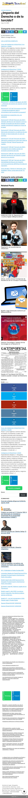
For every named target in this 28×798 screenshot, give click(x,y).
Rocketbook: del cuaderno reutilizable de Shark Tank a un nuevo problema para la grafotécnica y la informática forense (12, 709)
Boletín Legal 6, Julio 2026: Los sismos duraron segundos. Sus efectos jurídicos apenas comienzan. (12, 593)
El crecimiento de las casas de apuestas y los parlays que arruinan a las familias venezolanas (14, 768)
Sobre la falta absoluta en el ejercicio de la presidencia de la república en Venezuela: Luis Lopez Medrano (13, 773)
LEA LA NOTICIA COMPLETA (9, 41)
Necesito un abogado (14, 488)
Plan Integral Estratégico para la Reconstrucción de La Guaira (10, 777)
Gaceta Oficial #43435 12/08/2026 (11, 606)
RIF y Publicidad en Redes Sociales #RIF (12, 570)
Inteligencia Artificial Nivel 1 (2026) (11, 69)
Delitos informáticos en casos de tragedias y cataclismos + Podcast (13, 749)
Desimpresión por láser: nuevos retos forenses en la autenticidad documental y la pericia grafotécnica (13, 714)
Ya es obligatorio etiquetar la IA (10, 665)
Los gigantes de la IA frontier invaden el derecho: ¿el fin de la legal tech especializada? (12, 678)
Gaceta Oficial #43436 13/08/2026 (11, 603)
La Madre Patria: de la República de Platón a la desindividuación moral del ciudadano (13, 758)
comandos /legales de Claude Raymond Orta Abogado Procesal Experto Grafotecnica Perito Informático (14, 575)
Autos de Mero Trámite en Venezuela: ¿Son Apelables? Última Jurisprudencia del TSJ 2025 (13, 170)
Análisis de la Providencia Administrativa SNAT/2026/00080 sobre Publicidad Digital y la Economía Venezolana (13, 669)
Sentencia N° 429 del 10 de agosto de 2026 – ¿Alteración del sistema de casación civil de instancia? (14, 103)
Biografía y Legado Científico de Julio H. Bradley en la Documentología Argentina (12, 705)
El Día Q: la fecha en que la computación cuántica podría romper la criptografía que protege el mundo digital (13, 673)
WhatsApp (6, 96)
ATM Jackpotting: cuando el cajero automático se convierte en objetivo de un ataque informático (13, 729)
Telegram (15, 96)
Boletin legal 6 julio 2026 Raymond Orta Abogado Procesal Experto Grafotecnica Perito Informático (12, 581)
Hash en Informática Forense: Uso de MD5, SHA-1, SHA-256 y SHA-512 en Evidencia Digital (13, 745)
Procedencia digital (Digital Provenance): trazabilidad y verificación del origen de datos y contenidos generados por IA (12, 740)
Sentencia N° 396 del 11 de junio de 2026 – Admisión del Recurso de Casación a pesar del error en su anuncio (13, 155)
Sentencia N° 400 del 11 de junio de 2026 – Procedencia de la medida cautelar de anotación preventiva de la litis (13, 148)
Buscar (3, 492)
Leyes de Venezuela (6, 10)
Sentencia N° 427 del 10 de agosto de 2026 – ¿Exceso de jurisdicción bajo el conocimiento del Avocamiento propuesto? (13, 110)
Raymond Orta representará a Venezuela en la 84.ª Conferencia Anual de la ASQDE (13, 718)
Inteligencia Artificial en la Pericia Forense (13, 721)
